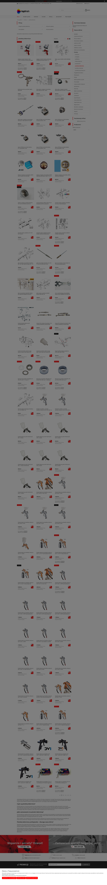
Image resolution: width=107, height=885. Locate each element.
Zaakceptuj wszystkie (32, 877)
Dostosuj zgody (21, 877)
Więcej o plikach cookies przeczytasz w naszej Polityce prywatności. (14, 875)
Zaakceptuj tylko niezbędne (9, 877)
